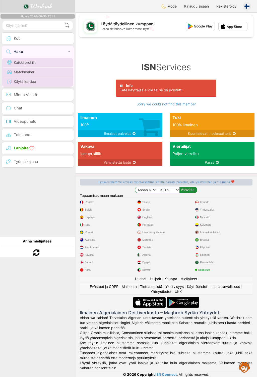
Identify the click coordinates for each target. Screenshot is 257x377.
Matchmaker (24, 72)
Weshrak (40, 6)
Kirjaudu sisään (196, 6)
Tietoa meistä (151, 286)
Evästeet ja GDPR (104, 286)
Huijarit (155, 279)
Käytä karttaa (25, 81)
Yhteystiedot (161, 291)
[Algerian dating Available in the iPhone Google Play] (183, 299)
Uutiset (141, 279)
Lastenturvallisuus (225, 286)
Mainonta (129, 286)
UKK (178, 291)
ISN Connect (166, 374)
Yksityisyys (174, 286)
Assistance (244, 367)
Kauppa (170, 279)
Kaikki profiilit (25, 62)
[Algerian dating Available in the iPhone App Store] (150, 299)
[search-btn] (67, 25)
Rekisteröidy (226, 6)
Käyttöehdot (197, 286)
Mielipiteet (188, 279)
